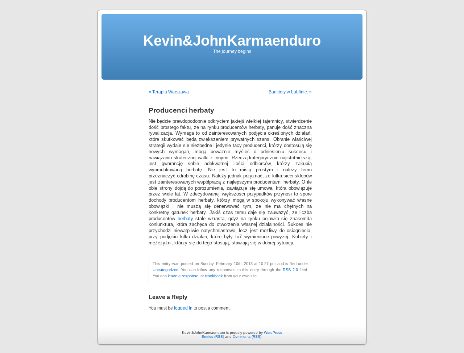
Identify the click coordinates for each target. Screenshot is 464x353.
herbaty (187, 218)
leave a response (183, 276)
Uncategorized (165, 270)
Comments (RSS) (247, 337)
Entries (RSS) (213, 337)
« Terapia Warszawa (169, 91)
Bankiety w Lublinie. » (290, 91)
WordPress (273, 333)
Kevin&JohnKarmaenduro (232, 41)
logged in (183, 308)
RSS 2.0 (290, 270)
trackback (214, 276)
